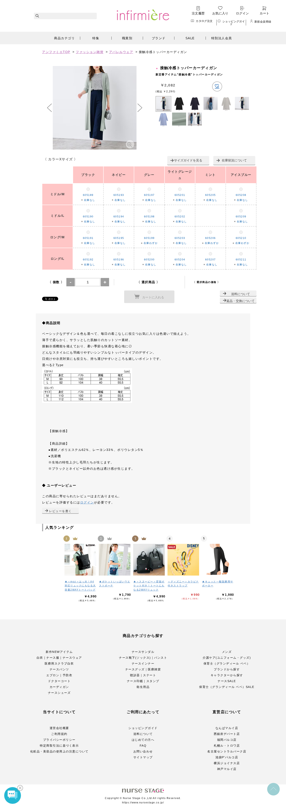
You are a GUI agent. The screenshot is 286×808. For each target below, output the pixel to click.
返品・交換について (240, 301)
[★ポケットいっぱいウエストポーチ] (115, 560)
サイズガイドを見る (188, 160)
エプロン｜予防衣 (59, 675)
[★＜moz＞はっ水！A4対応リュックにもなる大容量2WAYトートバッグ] (80, 560)
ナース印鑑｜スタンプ (143, 681)
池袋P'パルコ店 (226, 757)
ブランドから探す (227, 669)
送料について (240, 294)
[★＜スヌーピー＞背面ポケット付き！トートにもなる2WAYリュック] (149, 560)
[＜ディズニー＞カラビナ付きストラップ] (183, 560)
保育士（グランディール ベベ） (227, 663)
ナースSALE (227, 681)
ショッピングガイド (233, 22)
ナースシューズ (59, 692)
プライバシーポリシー (59, 739)
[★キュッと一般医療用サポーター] (218, 560)
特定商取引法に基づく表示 (59, 745)
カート (264, 13)
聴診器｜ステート (143, 675)
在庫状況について (234, 160)
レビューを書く (60, 511)
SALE (190, 38)
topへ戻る (273, 789)
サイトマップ (143, 757)
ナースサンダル (143, 651)
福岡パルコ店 (227, 739)
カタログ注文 (204, 21)
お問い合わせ (143, 751)
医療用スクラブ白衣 (59, 663)
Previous (49, 108)
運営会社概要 (59, 728)
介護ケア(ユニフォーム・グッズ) (227, 657)
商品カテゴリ (64, 38)
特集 (95, 38)
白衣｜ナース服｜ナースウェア (59, 657)
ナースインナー (143, 663)
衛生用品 (143, 687)
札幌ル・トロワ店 (227, 745)
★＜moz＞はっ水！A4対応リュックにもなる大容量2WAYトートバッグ (80, 585)
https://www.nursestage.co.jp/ (143, 802)
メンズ (227, 651)
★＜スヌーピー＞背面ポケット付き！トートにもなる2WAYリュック (149, 585)
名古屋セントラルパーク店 (226, 751)
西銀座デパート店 (227, 734)
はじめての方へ (143, 739)
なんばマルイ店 (226, 728)
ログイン (242, 13)
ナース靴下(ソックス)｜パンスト (143, 657)
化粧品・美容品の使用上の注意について (59, 751)
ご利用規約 (59, 734)
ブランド (159, 38)
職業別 (127, 38)
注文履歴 (198, 13)
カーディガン (59, 687)
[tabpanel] (95, 108)
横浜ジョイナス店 (227, 763)
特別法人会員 (221, 38)
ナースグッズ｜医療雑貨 (143, 669)
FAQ (143, 745)
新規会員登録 (262, 21)
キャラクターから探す (227, 675)
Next (140, 108)
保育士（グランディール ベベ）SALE (226, 687)
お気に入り (220, 13)
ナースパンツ (59, 669)
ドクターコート (59, 681)
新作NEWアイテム (59, 651)
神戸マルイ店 (227, 769)
